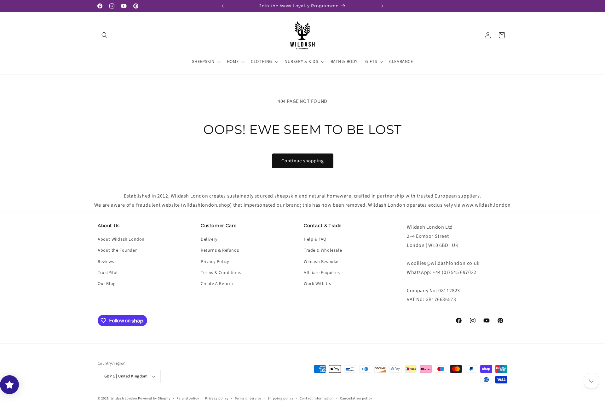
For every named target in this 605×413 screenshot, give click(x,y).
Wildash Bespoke (321, 262)
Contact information (317, 398)
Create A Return (217, 284)
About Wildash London (121, 239)
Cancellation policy (356, 398)
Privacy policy (216, 398)
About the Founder (117, 250)
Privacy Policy (215, 262)
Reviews (106, 262)
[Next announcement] (382, 6)
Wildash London (124, 398)
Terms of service (248, 398)
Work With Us (317, 284)
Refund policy (187, 398)
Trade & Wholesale (323, 250)
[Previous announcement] (223, 6)
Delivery (209, 239)
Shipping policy (281, 398)
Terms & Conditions (221, 273)
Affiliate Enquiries (322, 273)
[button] (105, 35)
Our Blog (107, 284)
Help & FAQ (315, 239)
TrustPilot (108, 273)
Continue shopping (302, 161)
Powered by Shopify (154, 398)
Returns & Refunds (220, 250)
